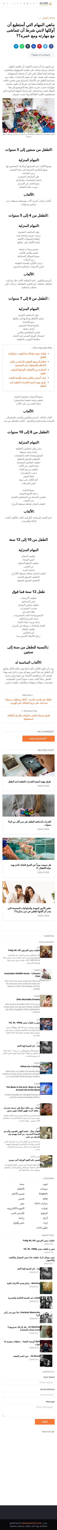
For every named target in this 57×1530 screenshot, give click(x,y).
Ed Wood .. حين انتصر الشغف (26, 1356)
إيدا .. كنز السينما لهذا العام (28, 1045)
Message (50, 1401)
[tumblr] (27, 3)
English (37, 970)
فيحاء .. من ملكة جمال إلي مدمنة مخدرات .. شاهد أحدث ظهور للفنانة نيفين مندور (22, 1109)
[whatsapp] (17, 3)
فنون (38, 1042)
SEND (45, 1421)
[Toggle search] (7, 3)
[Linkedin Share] (33, 46)
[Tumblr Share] (27, 46)
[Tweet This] (45, 46)
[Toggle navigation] (3, 3)
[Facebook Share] (51, 46)
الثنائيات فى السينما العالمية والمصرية (24, 1297)
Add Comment (37, 738)
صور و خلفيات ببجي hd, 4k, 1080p (24, 1022)
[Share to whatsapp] (22, 46)
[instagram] (21, 3)
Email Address (47, 1389)
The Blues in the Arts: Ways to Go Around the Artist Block (23, 1088)
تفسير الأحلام (35, 1156)
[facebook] (37, 3)
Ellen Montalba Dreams (28, 999)
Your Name (49, 1377)
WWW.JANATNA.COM (31, 1523)
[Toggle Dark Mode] (11, 3)
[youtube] (14, 3)
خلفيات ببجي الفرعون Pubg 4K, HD (24, 950)
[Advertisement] (28, 1464)
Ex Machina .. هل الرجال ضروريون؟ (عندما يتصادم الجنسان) (24, 1328)
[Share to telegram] (16, 46)
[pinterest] (24, 3)
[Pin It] (39, 46)
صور (38, 947)
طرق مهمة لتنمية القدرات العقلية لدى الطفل (29, 781)
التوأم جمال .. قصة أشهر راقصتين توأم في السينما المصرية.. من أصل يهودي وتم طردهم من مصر (22, 1134)
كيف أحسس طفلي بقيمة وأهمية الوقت (27, 377)
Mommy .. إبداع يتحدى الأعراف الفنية (23, 1283)
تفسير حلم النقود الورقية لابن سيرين (24, 1159)
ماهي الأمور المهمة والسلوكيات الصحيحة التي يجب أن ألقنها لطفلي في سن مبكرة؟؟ (29, 910)
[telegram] (30, 3)
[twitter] (34, 3)
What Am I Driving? (30, 1066)
